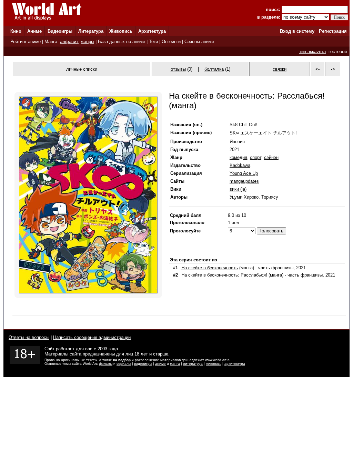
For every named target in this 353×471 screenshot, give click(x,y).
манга (175, 363)
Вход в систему (297, 31)
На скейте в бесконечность (209, 267)
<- (317, 69)
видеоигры (143, 363)
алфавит (69, 41)
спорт (255, 157)
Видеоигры (60, 31)
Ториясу (269, 197)
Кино (15, 31)
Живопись (120, 31)
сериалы (124, 363)
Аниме (34, 31)
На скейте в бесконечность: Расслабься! (224, 275)
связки (279, 69)
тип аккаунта (312, 51)
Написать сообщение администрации (92, 337)
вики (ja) (238, 189)
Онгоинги (171, 41)
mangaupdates (244, 181)
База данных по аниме (121, 41)
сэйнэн (271, 157)
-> (333, 69)
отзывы (178, 69)
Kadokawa (240, 165)
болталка (214, 69)
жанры (87, 41)
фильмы (105, 363)
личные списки (81, 69)
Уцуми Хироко (244, 197)
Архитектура (152, 31)
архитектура (234, 363)
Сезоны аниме (199, 41)
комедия (238, 157)
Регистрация (333, 31)
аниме (160, 363)
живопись (213, 363)
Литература (90, 31)
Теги (153, 41)
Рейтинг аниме (25, 41)
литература (193, 363)
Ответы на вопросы (29, 337)
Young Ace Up (244, 173)
